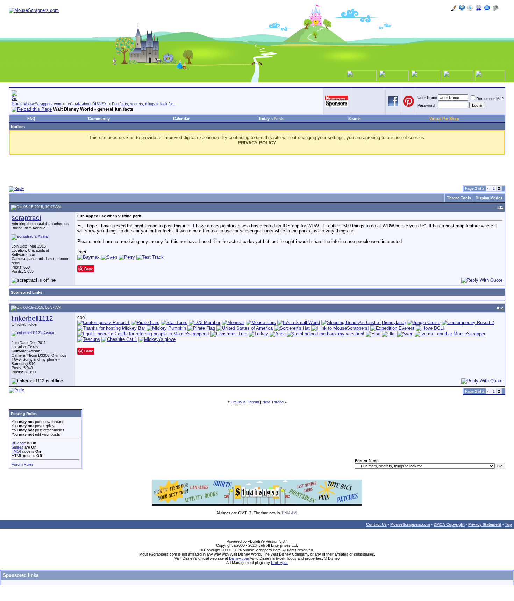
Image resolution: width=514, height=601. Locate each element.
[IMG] (16, 451)
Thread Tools (459, 198)
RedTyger (279, 562)
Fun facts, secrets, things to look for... (144, 104)
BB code (19, 443)
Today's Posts (271, 118)
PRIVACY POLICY (257, 142)
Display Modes (489, 198)
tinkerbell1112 (32, 318)
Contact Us (376, 524)
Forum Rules (23, 464)
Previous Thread (245, 402)
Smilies (17, 447)
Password (426, 105)
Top (508, 524)
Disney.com (239, 558)
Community (99, 118)
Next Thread (273, 402)
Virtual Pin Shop (444, 118)
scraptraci (26, 217)
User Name (427, 97)
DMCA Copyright (449, 524)
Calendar (181, 118)
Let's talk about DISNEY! (86, 104)
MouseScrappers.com (42, 104)
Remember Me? (490, 98)
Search (354, 118)
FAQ (31, 118)
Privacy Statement (484, 524)
